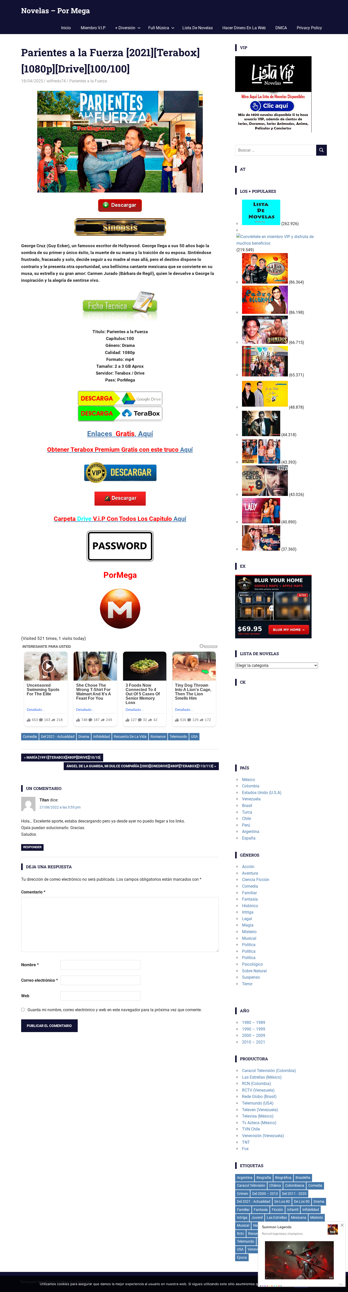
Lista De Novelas (197, 27)
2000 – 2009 (253, 1035)
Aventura (250, 873)
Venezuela (251, 799)
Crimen (242, 1194)
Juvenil (257, 1217)
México (248, 779)
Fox (245, 1148)
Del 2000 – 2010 (265, 1194)
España (249, 838)
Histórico (250, 905)
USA (194, 737)
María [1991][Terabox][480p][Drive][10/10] (63, 758)
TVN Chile (251, 1129)
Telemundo (178, 737)
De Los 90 (302, 1201)
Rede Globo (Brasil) (259, 1096)
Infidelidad (101, 737)
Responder (32, 847)
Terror (247, 983)
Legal (247, 918)
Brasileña (303, 1178)
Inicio (66, 27)
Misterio (249, 931)
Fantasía (250, 899)
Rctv (240, 1233)
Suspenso (251, 977)
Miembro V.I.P (93, 27)
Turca (247, 812)
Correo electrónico (39, 980)
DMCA (281, 27)
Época (242, 1257)
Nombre (30, 964)
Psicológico (252, 964)
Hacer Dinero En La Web (244, 27)
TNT (246, 1142)
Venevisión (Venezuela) (263, 1135)
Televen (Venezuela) (260, 1109)
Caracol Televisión (251, 1185)
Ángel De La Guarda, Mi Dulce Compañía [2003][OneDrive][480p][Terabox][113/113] (139, 767)
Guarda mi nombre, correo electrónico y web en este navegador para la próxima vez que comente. (115, 1009)
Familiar (249, 892)
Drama (83, 737)
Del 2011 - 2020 (294, 1194)
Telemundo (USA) (258, 1103)
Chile (246, 818)
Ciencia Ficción (255, 879)
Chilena (275, 1185)
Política (249, 944)
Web (25, 995)
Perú (246, 825)
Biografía (264, 1178)
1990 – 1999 (253, 1029)
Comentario (33, 892)
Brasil (247, 805)
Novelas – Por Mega (55, 10)
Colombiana (294, 1185)
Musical (249, 938)
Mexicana (298, 1217)
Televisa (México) (258, 1116)
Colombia (250, 786)
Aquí (120, 434)
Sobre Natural (254, 970)
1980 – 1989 (253, 1022)
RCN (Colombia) (256, 1083)
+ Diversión (125, 27)
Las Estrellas (277, 1217)
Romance (158, 737)
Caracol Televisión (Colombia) (269, 1070)
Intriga (247, 912)
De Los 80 (282, 1201)
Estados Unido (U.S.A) (262, 792)
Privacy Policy (309, 27)
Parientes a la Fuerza (88, 81)
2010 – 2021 (253, 1042)
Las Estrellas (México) (262, 1077)
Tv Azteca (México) (259, 1122)
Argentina (250, 831)
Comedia (30, 737)
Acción (248, 866)
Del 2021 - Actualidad (57, 737)
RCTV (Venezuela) (258, 1090)
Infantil (292, 1210)
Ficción (277, 1210)
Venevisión (256, 1249)
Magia (247, 925)
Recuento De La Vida (130, 737)
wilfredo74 (56, 81)
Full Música (158, 27)
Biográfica (283, 1178)
